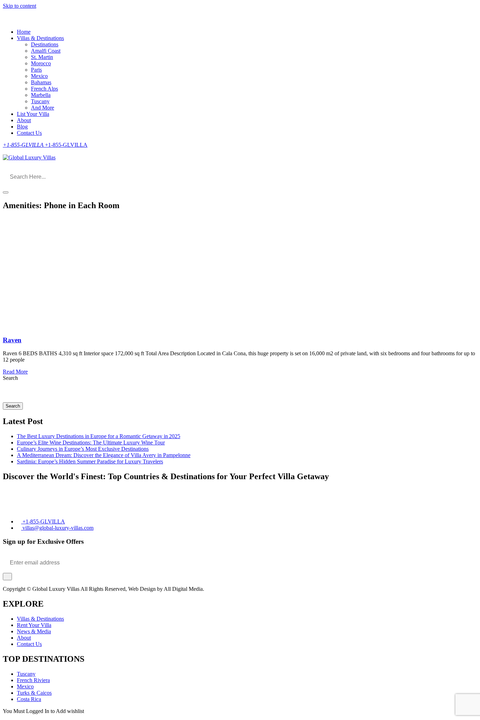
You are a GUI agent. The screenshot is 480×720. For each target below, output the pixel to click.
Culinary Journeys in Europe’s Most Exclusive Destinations (83, 449)
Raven (12, 340)
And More (42, 108)
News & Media (34, 631)
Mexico (39, 76)
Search (10, 378)
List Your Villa (33, 114)
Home (24, 32)
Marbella (41, 95)
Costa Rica (29, 699)
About (24, 120)
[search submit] (5, 192)
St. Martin (42, 57)
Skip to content (19, 6)
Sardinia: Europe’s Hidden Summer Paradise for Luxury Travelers (90, 461)
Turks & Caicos (34, 693)
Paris (36, 70)
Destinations (44, 44)
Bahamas (41, 82)
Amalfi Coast (45, 51)
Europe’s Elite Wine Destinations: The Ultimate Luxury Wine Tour (91, 442)
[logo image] (29, 157)
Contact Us (29, 133)
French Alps (44, 89)
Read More (15, 372)
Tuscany (40, 101)
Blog (22, 127)
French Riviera (33, 680)
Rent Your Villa (34, 625)
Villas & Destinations (40, 38)
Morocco (41, 63)
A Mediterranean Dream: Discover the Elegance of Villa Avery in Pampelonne (103, 455)
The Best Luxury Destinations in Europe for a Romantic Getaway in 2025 (98, 436)
